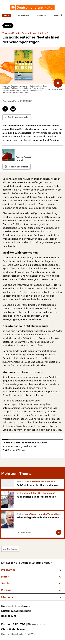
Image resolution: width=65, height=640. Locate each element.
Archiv (8, 25)
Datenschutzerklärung (15, 606)
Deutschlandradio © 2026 (18, 634)
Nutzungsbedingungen (16, 610)
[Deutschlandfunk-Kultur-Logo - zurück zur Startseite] (32, 7)
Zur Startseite (10, 549)
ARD (16, 624)
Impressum (8, 615)
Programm (23, 15)
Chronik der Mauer (13, 629)
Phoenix (33, 624)
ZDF (23, 624)
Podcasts (41, 15)
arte (43, 624)
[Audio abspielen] (58, 83)
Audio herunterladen (18, 117)
